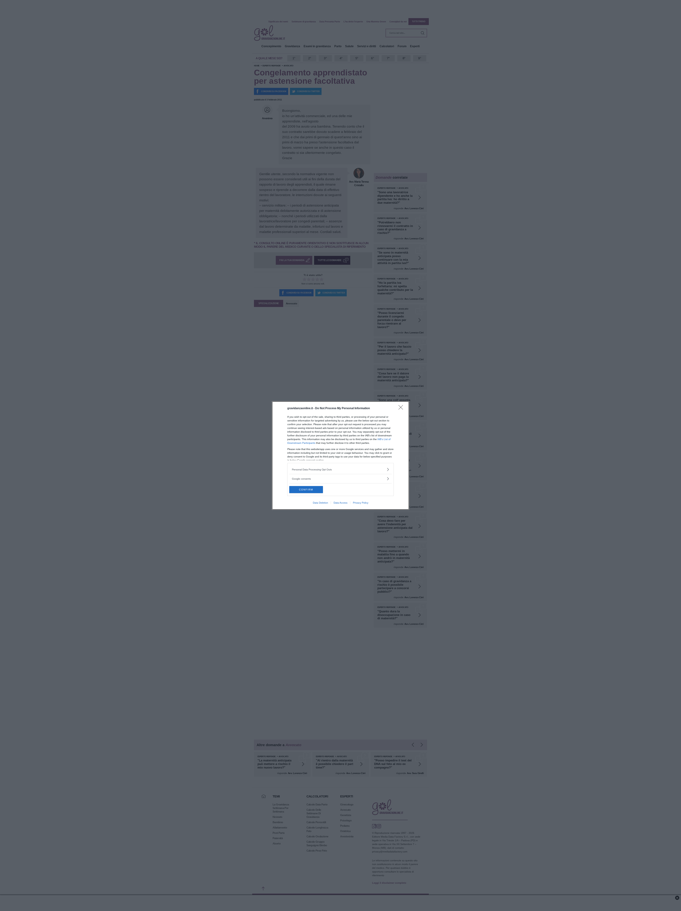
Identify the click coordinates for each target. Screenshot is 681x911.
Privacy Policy (360, 502)
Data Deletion (320, 502)
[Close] (401, 408)
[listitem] (340, 469)
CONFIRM (306, 489)
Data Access (340, 502)
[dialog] (340, 455)
